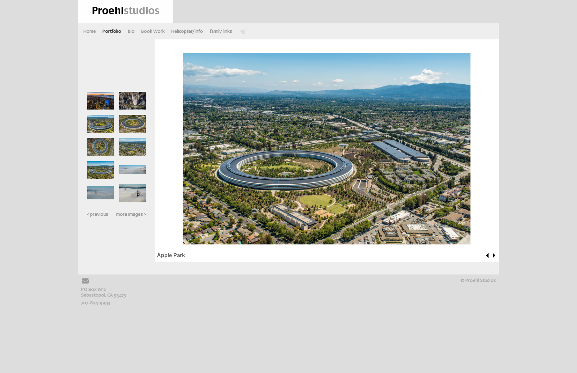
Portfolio (112, 31)
